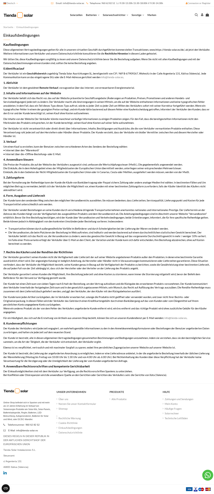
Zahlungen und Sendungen (179, 399)
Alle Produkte (119, 399)
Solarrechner (172, 413)
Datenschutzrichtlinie (70, 432)
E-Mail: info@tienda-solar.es (23, 430)
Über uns (63, 399)
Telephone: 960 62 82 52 (102, 3)
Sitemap (63, 408)
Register (206, 3)
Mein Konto (171, 403)
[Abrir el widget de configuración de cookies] (6, 488)
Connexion (193, 3)
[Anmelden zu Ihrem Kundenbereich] (202, 15)
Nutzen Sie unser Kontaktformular (77, 403)
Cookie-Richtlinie (68, 422)
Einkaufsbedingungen (70, 427)
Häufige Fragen (173, 408)
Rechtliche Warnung (70, 418)
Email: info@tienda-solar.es (70, 3)
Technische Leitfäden (176, 418)
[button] (138, 15)
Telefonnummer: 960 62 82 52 (24, 424)
